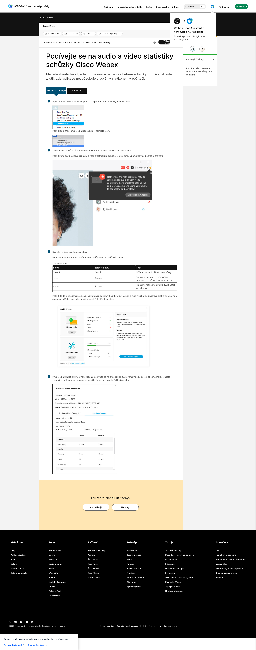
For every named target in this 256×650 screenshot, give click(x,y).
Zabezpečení (55, 591)
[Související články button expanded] (213, 59)
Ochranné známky (171, 626)
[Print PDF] (154, 42)
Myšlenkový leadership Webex (230, 568)
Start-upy (131, 582)
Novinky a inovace (174, 591)
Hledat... (191, 6)
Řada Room (93, 564)
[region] (39, 642)
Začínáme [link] (108, 7)
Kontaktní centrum (57, 582)
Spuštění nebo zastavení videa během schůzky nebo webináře (199, 71)
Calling (14, 564)
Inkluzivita (170, 573)
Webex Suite (55, 550)
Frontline (131, 573)
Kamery (91, 555)
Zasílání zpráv (17, 568)
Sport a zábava (134, 568)
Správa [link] (149, 7)
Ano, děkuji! (96, 507)
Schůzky (15, 559)
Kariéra (219, 578)
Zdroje (175, 7)
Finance (130, 564)
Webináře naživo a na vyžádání (179, 578)
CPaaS (52, 587)
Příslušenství (94, 578)
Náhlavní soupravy (96, 550)
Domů (42, 18)
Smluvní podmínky (107, 626)
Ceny (13, 550)
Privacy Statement (13, 645)
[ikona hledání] (186, 7)
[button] (212, 6)
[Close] (75, 637)
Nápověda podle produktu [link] (129, 7)
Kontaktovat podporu (226, 555)
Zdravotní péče (134, 555)
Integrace (169, 564)
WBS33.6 (76, 90)
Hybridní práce (134, 587)
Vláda (129, 559)
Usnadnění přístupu (174, 568)
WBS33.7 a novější (56, 90)
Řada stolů (93, 559)
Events (52, 578)
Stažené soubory (173, 550)
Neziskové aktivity (135, 578)
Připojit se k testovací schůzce (179, 555)
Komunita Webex (173, 582)
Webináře (53, 573)
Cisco (218, 550)
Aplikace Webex (18, 555)
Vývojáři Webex (172, 587)
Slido (51, 568)
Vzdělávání (132, 550)
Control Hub (54, 596)
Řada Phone (93, 573)
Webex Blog (221, 564)
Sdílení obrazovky (19, 573)
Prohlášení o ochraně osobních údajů (131, 626)
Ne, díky (125, 507)
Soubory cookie (155, 626)
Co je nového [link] (162, 7)
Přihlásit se (241, 6)
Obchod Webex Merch (226, 573)
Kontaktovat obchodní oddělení (230, 559)
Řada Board (93, 568)
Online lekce (171, 559)
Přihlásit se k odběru (168, 42)
